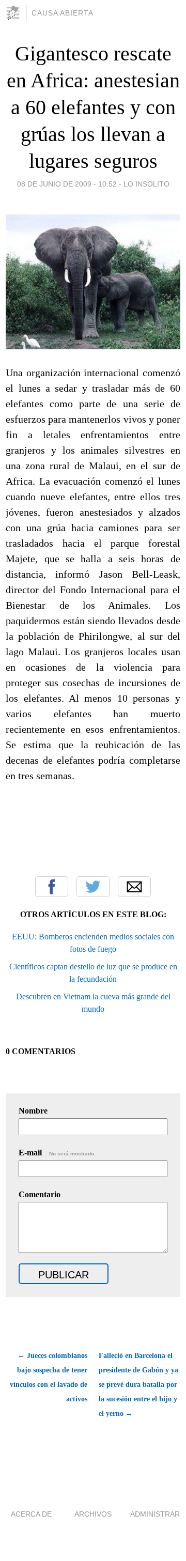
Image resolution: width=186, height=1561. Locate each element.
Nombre (33, 1110)
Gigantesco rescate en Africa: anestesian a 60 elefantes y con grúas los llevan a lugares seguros (93, 107)
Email (134, 886)
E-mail (57, 1152)
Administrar (155, 1514)
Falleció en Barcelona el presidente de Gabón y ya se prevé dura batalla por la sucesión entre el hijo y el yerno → (138, 1384)
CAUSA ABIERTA (63, 13)
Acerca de (31, 1514)
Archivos (93, 1514)
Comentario (39, 1194)
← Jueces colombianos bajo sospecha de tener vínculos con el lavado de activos (48, 1377)
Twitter (93, 886)
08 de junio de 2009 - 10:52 (67, 184)
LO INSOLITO (146, 184)
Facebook (51, 886)
